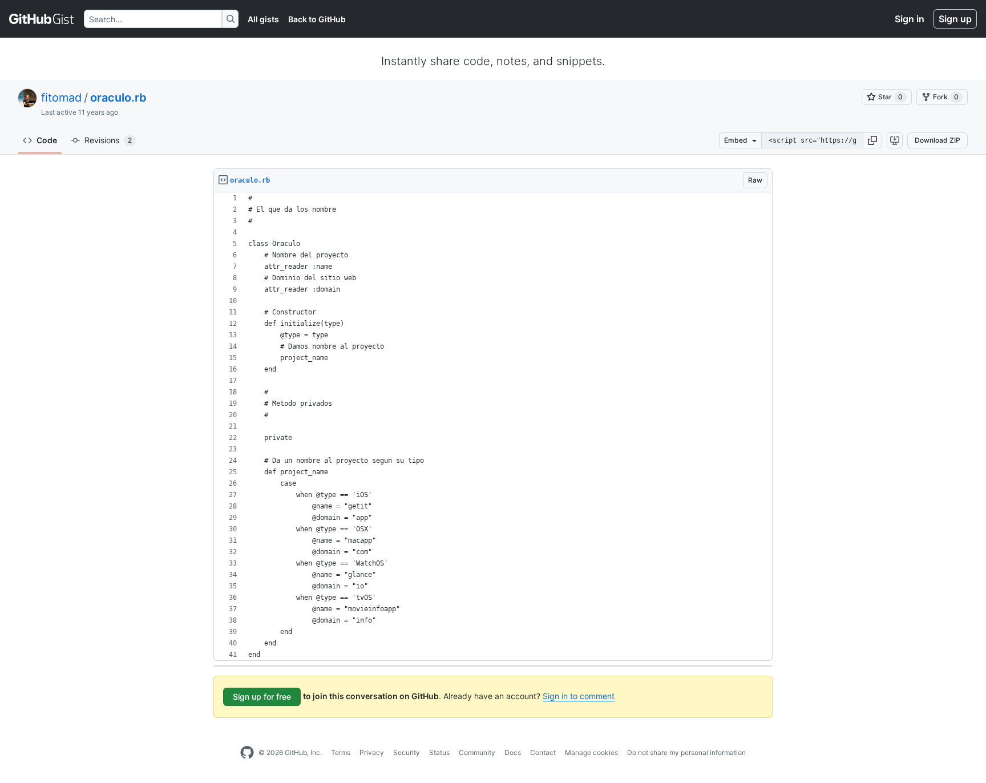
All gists (263, 19)
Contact (543, 752)
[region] (493, 426)
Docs (512, 752)
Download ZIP (937, 140)
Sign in (909, 19)
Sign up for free (262, 696)
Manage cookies (591, 752)
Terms (340, 752)
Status (439, 752)
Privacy (371, 752)
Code (47, 140)
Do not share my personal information (686, 752)
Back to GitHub (317, 19)
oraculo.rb (118, 97)
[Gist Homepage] (42, 19)
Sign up (955, 19)
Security (406, 752)
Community (477, 752)
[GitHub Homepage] (247, 752)
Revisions (108, 140)
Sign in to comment (579, 696)
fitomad (61, 97)
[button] (872, 140)
